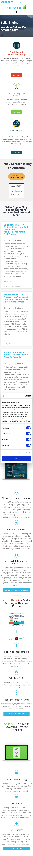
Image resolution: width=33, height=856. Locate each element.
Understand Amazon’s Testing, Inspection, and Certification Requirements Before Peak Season (16, 229)
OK (16, 458)
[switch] (28, 433)
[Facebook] (2, 2)
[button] (16, 11)
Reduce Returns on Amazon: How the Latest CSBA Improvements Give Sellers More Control (16, 298)
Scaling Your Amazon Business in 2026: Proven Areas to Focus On (16, 354)
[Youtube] (12, 2)
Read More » (7, 281)
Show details (23, 453)
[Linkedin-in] (5, 2)
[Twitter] (9, 2)
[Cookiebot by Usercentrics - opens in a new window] (23, 396)
